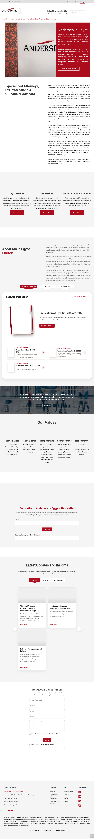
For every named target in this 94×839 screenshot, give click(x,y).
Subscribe (47, 529)
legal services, (18, 200)
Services (11, 19)
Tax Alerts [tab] (46, 580)
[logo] (24, 11)
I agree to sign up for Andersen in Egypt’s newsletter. (45, 733)
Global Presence (40, 19)
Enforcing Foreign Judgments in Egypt (31, 650)
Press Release (65, 286)
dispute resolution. (70, 137)
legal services (63, 128)
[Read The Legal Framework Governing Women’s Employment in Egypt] (32, 595)
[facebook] (85, 792)
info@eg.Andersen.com (16, 805)
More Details (17, 213)
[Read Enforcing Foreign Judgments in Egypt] (32, 638)
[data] (92, 836)
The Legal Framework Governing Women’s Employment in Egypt (28, 608)
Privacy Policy (47, 830)
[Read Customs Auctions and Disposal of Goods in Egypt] (62, 595)
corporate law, (79, 134)
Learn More (47, 405)
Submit (47, 740)
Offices (48, 19)
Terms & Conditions (34, 830)
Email (17, 520)
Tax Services (53, 798)
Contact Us (54, 19)
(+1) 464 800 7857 (12, 801)
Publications (30, 19)
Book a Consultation (69, 69)
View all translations (80, 296)
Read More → (24, 624)
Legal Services (54, 795)
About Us (4, 19)
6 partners (70, 114)
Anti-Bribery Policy (60, 830)
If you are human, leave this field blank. (27, 535)
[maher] (58, 11)
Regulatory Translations (29, 286)
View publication (46, 325)
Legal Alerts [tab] (34, 580)
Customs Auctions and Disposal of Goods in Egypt (60, 607)
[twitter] (85, 801)
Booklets (47, 286)
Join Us (23, 19)
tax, (60, 137)
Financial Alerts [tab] (58, 580)
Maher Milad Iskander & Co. (80, 87)
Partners (17, 19)
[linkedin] (85, 796)
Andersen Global (81, 105)
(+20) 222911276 (12, 798)
